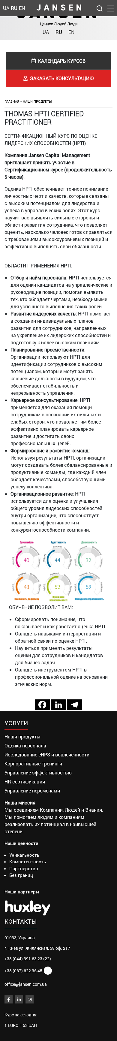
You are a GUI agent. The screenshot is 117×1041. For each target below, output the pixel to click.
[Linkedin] (58, 704)
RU (59, 32)
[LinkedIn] (19, 999)
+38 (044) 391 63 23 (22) (27, 958)
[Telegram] (74, 704)
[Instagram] (30, 999)
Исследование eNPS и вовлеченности (46, 754)
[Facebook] (42, 704)
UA (46, 32)
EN (71, 32)
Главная (11, 101)
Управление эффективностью (38, 772)
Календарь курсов (62, 61)
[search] (99, 8)
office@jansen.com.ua (25, 984)
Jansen (60, 8)
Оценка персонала (25, 745)
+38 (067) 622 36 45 (23, 970)
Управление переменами (32, 790)
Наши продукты (37, 101)
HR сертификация (24, 781)
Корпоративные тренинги (33, 763)
